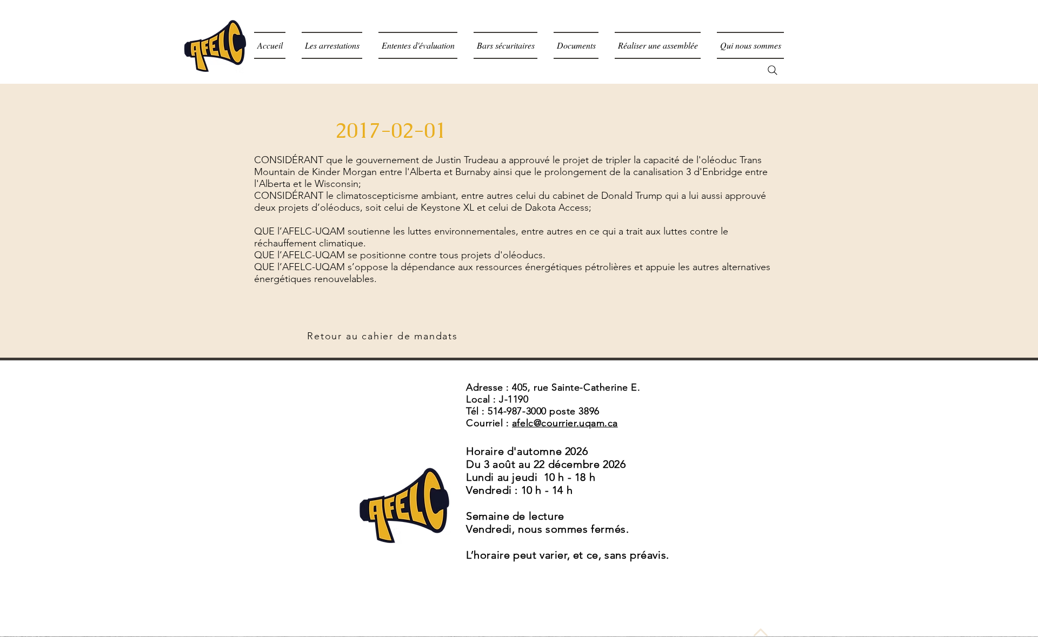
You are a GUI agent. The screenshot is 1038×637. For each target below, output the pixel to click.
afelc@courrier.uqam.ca (565, 423)
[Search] (772, 70)
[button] (576, 45)
